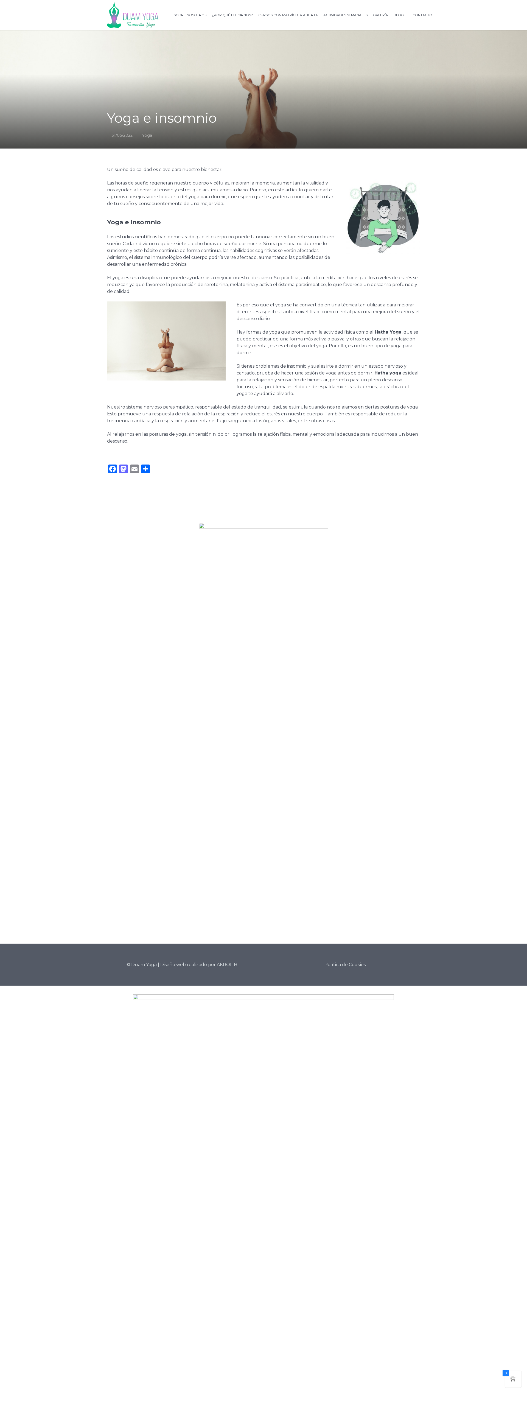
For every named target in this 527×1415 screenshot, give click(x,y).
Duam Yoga (144, 964)
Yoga (147, 135)
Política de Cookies (345, 964)
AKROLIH (227, 964)
